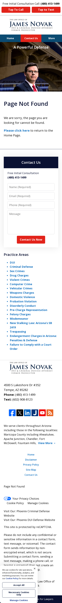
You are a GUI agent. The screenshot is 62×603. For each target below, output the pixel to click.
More (51, 38)
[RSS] (49, 412)
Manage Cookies (38, 503)
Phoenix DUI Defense (30, 520)
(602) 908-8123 (22, 399)
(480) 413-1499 (25, 395)
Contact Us (31, 38)
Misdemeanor (19, 318)
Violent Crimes (20, 280)
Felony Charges (20, 314)
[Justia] (34, 412)
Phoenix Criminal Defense (33, 511)
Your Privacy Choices (25, 498)
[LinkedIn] (27, 412)
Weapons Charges (22, 292)
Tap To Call (15, 9)
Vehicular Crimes (21, 288)
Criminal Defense (21, 266)
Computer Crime (21, 284)
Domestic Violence (22, 297)
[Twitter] (19, 412)
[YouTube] (42, 412)
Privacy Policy (31, 464)
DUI (12, 262)
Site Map (31, 469)
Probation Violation (23, 301)
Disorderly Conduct (23, 306)
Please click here (17, 130)
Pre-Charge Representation (28, 310)
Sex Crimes (17, 271)
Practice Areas (16, 254)
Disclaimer (31, 459)
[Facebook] (12, 412)
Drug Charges (19, 275)
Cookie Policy (15, 503)
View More (45, 443)
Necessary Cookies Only (19, 593)
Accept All (18, 585)
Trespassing (18, 331)
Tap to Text (46, 9)
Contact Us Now (31, 239)
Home (10, 38)
